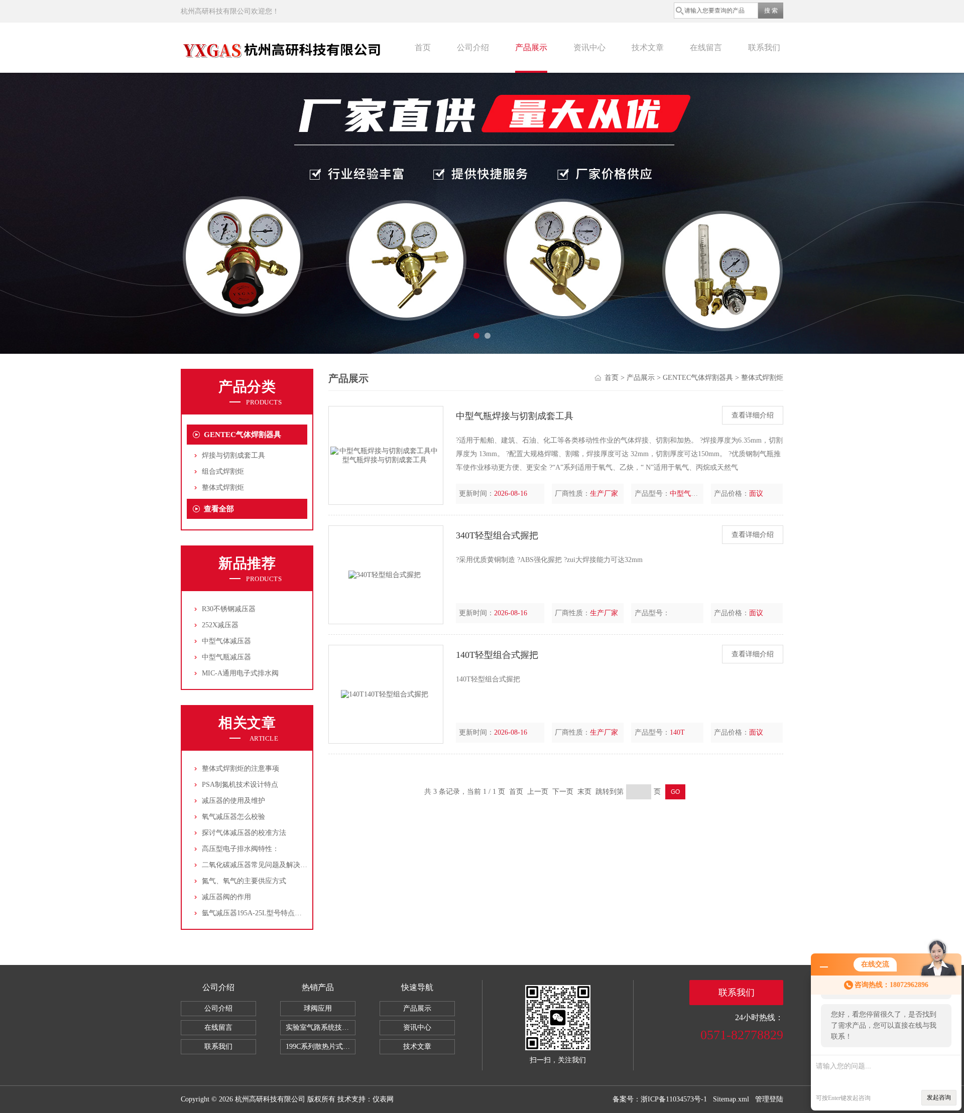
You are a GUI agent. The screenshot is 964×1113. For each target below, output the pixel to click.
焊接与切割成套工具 (233, 455)
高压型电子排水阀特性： (240, 849)
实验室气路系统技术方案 (320, 1027)
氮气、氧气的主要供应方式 (244, 881)
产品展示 (531, 47)
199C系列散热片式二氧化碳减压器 (320, 1046)
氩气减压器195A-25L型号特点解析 (255, 913)
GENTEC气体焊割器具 (242, 435)
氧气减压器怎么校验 (233, 816)
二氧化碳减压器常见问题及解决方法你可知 (268, 865)
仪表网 (383, 1099)
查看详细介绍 (753, 415)
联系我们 (764, 47)
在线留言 (706, 47)
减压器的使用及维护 (233, 800)
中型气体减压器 (226, 641)
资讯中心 (589, 47)
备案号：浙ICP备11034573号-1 (660, 1099)
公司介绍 (473, 47)
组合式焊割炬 (223, 471)
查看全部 (219, 509)
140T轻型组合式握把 (497, 655)
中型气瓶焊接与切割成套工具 (514, 416)
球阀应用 (318, 1008)
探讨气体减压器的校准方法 (244, 833)
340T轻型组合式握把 (497, 535)
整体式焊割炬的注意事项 (240, 768)
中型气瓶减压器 (226, 657)
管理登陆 (769, 1099)
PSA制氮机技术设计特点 (240, 784)
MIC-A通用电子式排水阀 (240, 673)
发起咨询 (939, 1097)
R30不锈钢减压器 (229, 609)
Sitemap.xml (731, 1099)
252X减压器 (220, 625)
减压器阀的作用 (226, 897)
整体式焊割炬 (223, 487)
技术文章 (648, 47)
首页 (423, 47)
